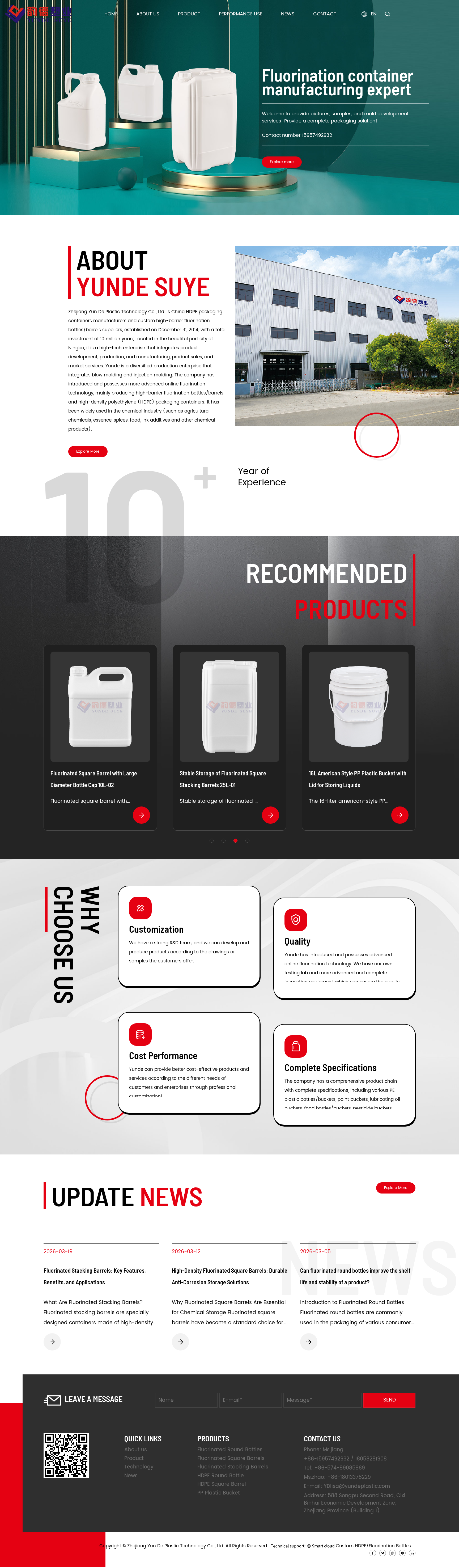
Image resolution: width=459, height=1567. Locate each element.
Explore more (77, 169)
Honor (146, 25)
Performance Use (240, 14)
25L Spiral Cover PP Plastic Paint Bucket (227, 773)
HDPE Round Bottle (197, 24)
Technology (139, 1467)
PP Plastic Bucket (218, 1493)
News (288, 14)
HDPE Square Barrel (221, 1484)
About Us (147, 14)
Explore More (88, 451)
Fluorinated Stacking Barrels (206, 25)
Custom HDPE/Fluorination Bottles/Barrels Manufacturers (375, 1546)
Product (189, 14)
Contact (324, 14)
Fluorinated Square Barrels (231, 1458)
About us (135, 1450)
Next (448, 107)
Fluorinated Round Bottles (229, 1450)
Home (111, 14)
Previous (10, 107)
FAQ (145, 24)
